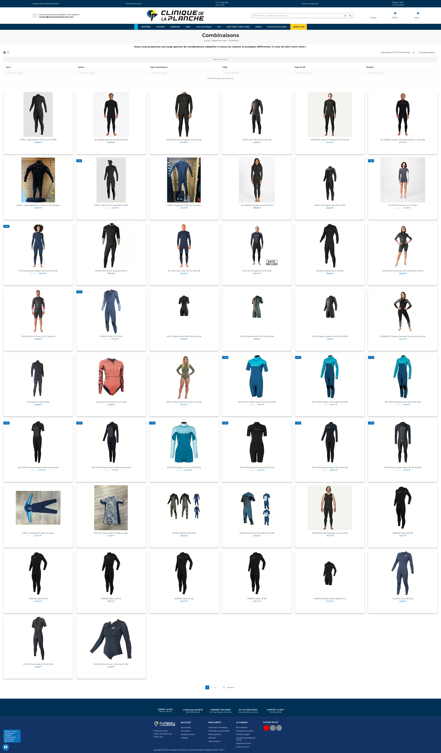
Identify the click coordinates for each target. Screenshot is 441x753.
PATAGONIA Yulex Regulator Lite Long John (330, 533)
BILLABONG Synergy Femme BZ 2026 (257, 205)
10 (224, 687)
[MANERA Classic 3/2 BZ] (184, 573)
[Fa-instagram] (279, 728)
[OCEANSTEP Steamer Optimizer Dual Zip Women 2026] (403, 311)
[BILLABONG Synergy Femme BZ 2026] (257, 180)
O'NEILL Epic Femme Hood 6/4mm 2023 (111, 205)
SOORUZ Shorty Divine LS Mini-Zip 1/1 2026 (111, 664)
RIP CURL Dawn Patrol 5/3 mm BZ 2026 (184, 271)
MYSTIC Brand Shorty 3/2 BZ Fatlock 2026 (257, 336)
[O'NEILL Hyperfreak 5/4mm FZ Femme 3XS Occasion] (38, 180)
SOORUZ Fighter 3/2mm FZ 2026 (329, 271)
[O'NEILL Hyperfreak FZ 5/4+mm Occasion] (184, 180)
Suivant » (231, 687)
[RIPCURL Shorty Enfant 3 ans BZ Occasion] (111, 507)
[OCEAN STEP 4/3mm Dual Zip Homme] (111, 245)
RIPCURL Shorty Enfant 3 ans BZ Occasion (111, 533)
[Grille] (4, 52)
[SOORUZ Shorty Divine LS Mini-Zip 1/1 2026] (111, 638)
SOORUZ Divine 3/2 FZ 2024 (111, 336)
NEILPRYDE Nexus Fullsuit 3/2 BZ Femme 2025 (111, 467)
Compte (373, 18)
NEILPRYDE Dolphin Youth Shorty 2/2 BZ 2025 (257, 402)
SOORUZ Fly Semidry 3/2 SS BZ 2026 (38, 664)
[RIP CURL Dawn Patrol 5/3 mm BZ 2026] (184, 245)
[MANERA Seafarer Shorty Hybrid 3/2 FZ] (330, 573)
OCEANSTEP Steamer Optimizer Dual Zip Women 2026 (402, 336)
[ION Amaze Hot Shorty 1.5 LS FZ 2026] (111, 376)
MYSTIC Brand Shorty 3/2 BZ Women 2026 (184, 336)
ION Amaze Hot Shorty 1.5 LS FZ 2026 (111, 402)
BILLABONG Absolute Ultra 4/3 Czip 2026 (111, 140)
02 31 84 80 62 (398, 5)
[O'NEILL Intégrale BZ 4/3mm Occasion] (38, 507)
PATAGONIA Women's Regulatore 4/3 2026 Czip (329, 140)
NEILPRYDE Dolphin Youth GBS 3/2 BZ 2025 (330, 402)
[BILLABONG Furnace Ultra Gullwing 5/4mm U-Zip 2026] (403, 114)
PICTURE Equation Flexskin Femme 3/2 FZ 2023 (38, 271)
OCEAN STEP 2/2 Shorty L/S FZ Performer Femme (402, 271)
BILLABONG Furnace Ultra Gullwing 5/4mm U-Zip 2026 (403, 140)
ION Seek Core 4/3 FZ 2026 (38, 402)
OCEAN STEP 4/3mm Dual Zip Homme (111, 271)
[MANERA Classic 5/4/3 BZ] (403, 507)
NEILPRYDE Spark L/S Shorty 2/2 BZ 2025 (184, 467)
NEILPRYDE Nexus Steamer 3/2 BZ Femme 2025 (38, 467)
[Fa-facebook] (273, 728)
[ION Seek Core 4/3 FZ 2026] (38, 376)
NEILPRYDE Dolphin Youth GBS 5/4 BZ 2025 (403, 402)
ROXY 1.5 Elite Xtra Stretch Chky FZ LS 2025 (184, 402)
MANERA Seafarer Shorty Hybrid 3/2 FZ (330, 599)
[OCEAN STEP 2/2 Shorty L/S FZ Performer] (38, 311)
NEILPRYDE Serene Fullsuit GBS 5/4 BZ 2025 (330, 467)
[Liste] (8, 52)
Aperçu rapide (65, 101)
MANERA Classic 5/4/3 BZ (403, 533)
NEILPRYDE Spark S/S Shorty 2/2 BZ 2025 (257, 467)
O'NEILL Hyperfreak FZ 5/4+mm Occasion (184, 205)
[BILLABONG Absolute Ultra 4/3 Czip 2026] (111, 114)
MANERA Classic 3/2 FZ (38, 599)
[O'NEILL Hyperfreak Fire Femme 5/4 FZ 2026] (38, 114)
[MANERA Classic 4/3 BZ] (257, 573)
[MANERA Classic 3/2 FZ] (38, 573)
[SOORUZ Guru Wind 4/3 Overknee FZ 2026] (257, 507)
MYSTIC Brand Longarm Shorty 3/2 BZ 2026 (330, 336)
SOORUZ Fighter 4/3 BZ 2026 (184, 533)
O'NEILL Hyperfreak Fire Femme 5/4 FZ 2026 (38, 140)
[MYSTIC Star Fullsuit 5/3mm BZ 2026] (257, 114)
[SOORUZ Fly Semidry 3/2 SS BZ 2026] (38, 638)
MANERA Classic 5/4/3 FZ (111, 599)
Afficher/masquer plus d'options (221, 78)
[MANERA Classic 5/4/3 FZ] (111, 573)
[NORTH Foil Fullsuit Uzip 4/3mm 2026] (330, 180)
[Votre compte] (373, 15)
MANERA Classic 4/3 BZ (257, 599)
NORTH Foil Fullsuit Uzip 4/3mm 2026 (330, 205)
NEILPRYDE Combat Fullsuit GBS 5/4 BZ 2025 (402, 467)
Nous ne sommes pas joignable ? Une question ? (59, 15)
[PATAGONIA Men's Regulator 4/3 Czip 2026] (184, 114)
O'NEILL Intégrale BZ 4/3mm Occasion (38, 533)
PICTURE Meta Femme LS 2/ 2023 (403, 205)
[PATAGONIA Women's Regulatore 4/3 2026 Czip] (330, 114)
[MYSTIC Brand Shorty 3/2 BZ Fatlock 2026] (257, 311)
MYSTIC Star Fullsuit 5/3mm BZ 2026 (257, 140)
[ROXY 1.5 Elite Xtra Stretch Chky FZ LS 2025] (184, 376)
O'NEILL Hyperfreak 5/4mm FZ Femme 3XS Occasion (38, 205)
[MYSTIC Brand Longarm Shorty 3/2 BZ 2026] (330, 311)
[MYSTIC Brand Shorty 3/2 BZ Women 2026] (184, 311)
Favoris (395, 18)
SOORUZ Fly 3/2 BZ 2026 (403, 599)
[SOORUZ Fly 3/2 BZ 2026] (403, 573)
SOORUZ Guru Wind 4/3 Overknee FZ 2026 (256, 533)
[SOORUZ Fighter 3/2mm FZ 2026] (330, 245)
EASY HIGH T (219, 750)
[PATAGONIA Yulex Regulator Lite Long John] (330, 507)
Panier (416, 18)
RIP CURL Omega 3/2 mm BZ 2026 (256, 271)
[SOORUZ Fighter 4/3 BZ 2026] (184, 507)
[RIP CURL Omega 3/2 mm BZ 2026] (257, 245)
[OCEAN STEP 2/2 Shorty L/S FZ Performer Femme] (403, 245)
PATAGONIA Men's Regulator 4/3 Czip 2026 (184, 140)
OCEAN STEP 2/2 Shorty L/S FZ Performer (38, 336)
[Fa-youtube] (266, 728)
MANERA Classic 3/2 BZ (184, 599)
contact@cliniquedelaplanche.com (56, 17)
